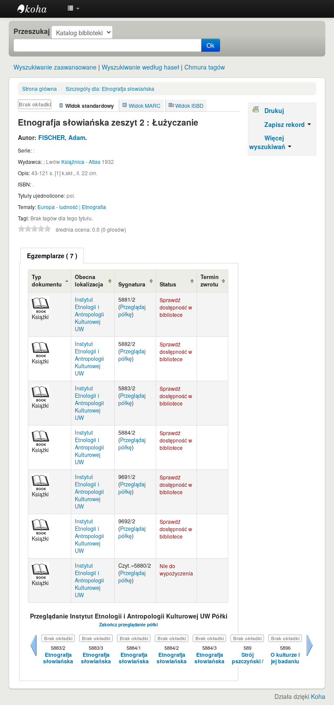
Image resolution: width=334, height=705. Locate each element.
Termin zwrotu (209, 280)
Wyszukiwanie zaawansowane (55, 67)
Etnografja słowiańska (110, 88)
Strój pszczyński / (247, 658)
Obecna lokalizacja (89, 280)
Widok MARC (144, 105)
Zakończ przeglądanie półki (128, 624)
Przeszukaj (31, 31)
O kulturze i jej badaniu (285, 658)
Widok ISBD (189, 105)
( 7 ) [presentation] (52, 255)
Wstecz (33, 655)
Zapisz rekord (285, 124)
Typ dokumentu (47, 280)
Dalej (309, 655)
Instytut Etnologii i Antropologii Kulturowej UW (39, 8)
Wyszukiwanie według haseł (140, 67)
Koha (318, 696)
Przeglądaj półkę (132, 310)
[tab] (52, 255)
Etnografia (94, 206)
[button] (73, 8)
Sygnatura (131, 284)
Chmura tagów (204, 67)
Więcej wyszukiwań (268, 142)
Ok (210, 45)
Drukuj (274, 110)
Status (168, 284)
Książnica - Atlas (80, 161)
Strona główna (39, 88)
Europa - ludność (57, 206)
